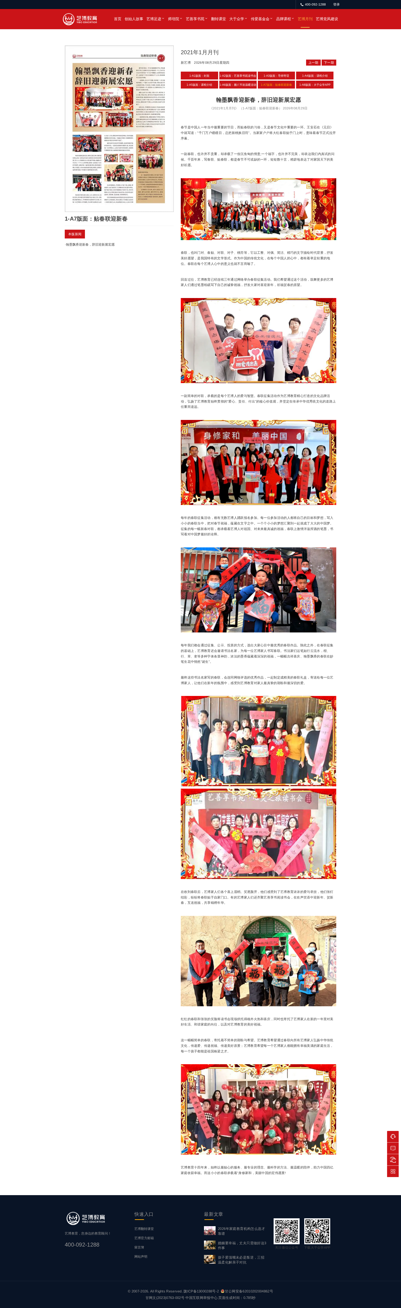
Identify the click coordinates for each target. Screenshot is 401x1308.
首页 (117, 19)
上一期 (313, 62)
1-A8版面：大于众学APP (314, 84)
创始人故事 (134, 19)
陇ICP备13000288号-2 (202, 1291)
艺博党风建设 (327, 19)
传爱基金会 (260, 19)
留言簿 (139, 1247)
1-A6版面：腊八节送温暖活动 (238, 84)
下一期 (329, 62)
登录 (336, 4)
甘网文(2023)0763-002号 (165, 1298)
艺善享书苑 (195, 19)
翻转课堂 (218, 19)
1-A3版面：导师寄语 (276, 75)
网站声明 (140, 1256)
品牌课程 (283, 19)
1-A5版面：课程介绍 (199, 84)
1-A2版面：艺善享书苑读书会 (238, 75)
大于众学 (236, 19)
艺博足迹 (153, 19)
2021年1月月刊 (200, 52)
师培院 (173, 19)
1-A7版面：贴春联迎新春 (276, 84)
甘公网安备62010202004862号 (249, 1291)
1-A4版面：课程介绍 (315, 75)
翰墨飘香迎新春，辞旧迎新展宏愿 (90, 244)
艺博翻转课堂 (144, 1229)
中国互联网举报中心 (201, 1298)
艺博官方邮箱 (144, 1238)
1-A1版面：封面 (199, 75)
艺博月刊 (305, 19)
